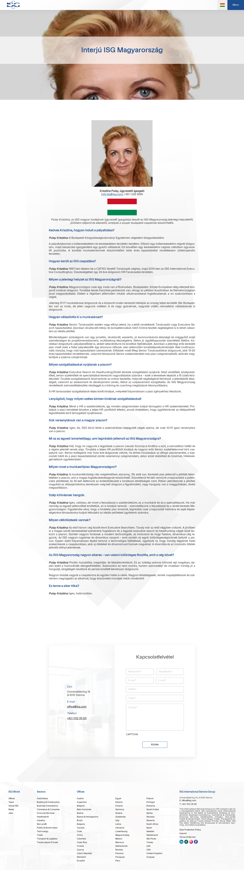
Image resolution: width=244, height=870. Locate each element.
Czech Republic (84, 853)
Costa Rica (82, 842)
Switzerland (152, 835)
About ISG (13, 806)
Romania (150, 806)
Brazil (79, 820)
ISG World (14, 792)
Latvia (118, 824)
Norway (119, 850)
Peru (117, 861)
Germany (119, 809)
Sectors (41, 792)
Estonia (118, 802)
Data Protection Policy (190, 830)
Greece (118, 813)
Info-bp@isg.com (112, 194)
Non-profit (42, 824)
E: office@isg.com (187, 801)
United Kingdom (154, 853)
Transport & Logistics (47, 839)
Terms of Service (187, 837)
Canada (80, 828)
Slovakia (150, 817)
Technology (42, 831)
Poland (149, 799)
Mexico (118, 839)
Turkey (149, 842)
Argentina (82, 802)
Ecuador (81, 861)
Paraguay (120, 857)
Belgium (81, 806)
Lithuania (119, 828)
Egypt (118, 799)
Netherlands (121, 846)
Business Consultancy (47, 806)
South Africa (152, 824)
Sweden (150, 831)
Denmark (81, 857)
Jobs (10, 813)
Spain (149, 828)
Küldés (155, 744)
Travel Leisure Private (47, 842)
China (80, 835)
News (11, 809)
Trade (40, 835)
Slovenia (150, 820)
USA (148, 850)
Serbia (149, 813)
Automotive (42, 799)
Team (11, 802)
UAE (148, 846)
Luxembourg (121, 831)
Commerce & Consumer (48, 809)
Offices (11, 799)
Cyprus (80, 850)
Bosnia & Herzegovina (87, 817)
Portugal (150, 802)
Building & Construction (48, 802)
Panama (119, 853)
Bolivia (80, 813)
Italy (117, 820)
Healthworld (43, 817)
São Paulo (151, 839)
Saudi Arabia (152, 809)
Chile (79, 831)
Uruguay (150, 857)
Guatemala (120, 817)
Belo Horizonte (84, 809)
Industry (41, 820)
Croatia (80, 846)
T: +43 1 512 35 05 (188, 804)
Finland (119, 806)
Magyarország (122, 835)
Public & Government (47, 828)
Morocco (119, 842)
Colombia (81, 839)
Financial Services (45, 813)
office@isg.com (76, 706)
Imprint (183, 833)
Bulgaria (81, 824)
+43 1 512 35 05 (76, 718)
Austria (80, 799)
